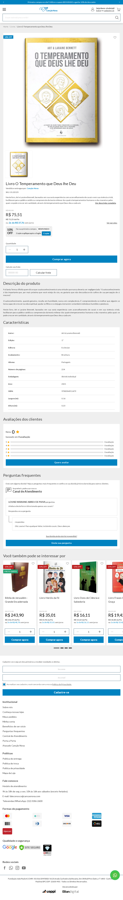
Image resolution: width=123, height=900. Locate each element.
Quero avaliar (61, 462)
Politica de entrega (12, 758)
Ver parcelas (112, 223)
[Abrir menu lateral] (4, 9)
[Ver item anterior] (3, 2)
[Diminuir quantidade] (10, 249)
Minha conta (9, 721)
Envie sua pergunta (62, 543)
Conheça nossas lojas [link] (13, 712)
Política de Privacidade (62, 684)
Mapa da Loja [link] (9, 773)
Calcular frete (43, 272)
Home (5, 26)
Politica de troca (11, 763)
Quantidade (11, 243)
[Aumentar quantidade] (24, 249)
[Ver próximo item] (119, 2)
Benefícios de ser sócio (14, 726)
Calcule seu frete (13, 267)
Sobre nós (8, 707)
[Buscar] (116, 17)
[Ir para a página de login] (93, 9)
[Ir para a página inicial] (48, 9)
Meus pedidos (10, 716)
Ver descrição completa (105, 203)
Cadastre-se (61, 692)
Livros (12, 26)
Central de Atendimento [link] (15, 736)
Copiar (46, 233)
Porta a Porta (9, 740)
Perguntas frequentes (14, 731)
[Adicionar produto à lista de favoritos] (115, 37)
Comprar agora (61, 259)
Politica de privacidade (14, 768)
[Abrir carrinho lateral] (118, 9)
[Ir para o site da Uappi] (49, 891)
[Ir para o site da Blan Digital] (71, 892)
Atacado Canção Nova (14, 745)
